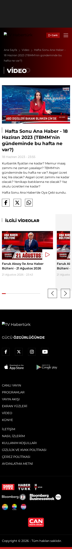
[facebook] (6, 352)
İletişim (8, 429)
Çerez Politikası (16, 457)
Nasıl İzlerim (13, 436)
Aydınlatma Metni (17, 464)
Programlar (13, 392)
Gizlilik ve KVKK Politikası (24, 450)
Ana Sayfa (11, 50)
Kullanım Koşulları (19, 443)
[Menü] (66, 35)
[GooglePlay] (46, 367)
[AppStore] (14, 367)
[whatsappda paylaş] (29, 202)
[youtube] (45, 352)
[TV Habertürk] (18, 35)
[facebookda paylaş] (6, 202)
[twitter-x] (19, 352)
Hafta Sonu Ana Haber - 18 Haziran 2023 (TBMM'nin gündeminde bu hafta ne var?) (34, 55)
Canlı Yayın (11, 385)
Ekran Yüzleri (14, 406)
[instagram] (32, 352)
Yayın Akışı (11, 399)
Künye (7, 420)
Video (26, 50)
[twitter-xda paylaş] (17, 202)
